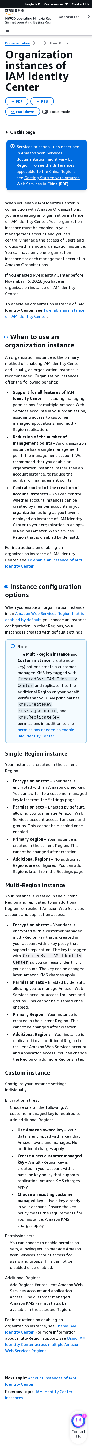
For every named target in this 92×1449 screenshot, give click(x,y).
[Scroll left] (55, 17)
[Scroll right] (88, 17)
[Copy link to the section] (6, 336)
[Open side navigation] (7, 30)
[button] (20, 132)
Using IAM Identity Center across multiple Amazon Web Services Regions (45, 1344)
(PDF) (63, 183)
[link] (59, 43)
